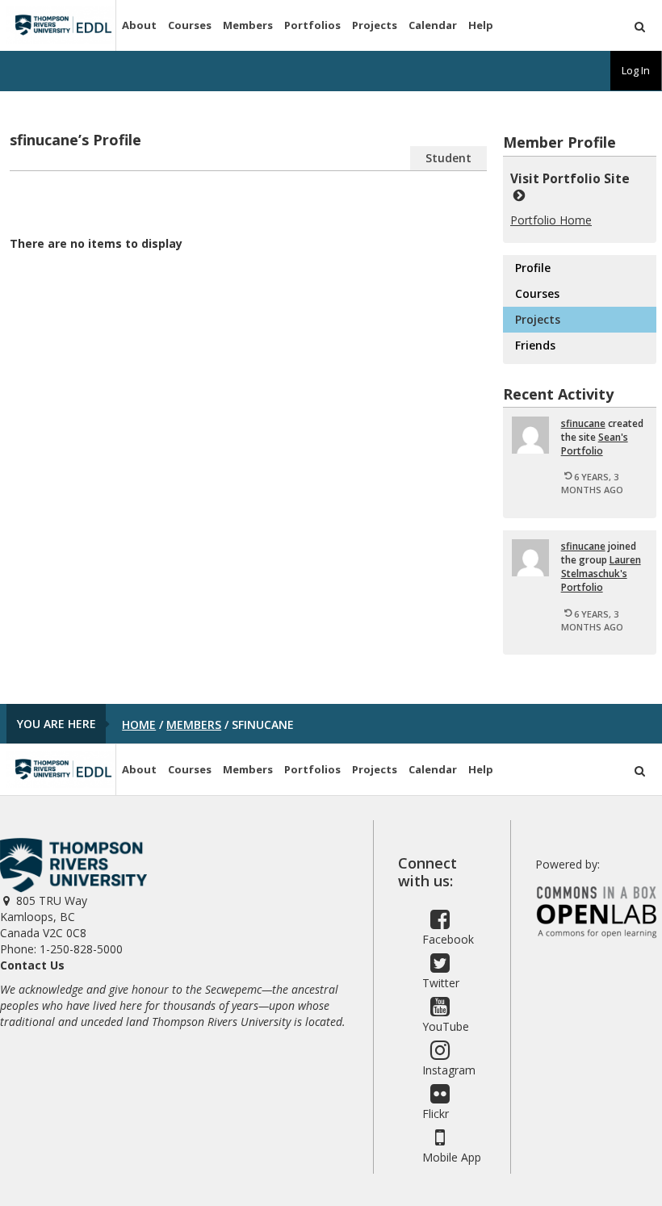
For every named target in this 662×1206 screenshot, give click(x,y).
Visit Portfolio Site (573, 178)
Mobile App (451, 1157)
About (139, 25)
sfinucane (583, 423)
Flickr (435, 1113)
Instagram (449, 1070)
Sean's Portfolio (594, 444)
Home (139, 724)
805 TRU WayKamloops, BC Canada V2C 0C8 (43, 916)
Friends (535, 345)
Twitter (440, 982)
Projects (374, 25)
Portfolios (312, 25)
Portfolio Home (551, 220)
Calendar (433, 25)
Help (480, 25)
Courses (190, 25)
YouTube (445, 1026)
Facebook (448, 939)
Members (248, 25)
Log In (636, 70)
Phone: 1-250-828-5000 (61, 949)
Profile (533, 267)
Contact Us (32, 965)
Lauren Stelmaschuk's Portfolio (601, 573)
